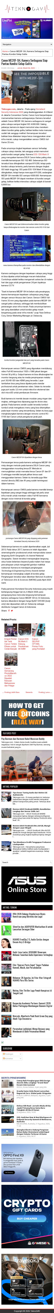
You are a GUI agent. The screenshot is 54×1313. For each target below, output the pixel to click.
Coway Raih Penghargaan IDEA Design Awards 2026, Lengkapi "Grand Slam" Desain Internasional (33, 1083)
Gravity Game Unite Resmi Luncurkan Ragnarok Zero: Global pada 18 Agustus (34, 1092)
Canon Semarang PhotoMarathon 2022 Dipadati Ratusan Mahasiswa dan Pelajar (10, 677)
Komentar (9, 1059)
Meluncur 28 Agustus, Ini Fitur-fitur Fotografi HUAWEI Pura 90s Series (32, 979)
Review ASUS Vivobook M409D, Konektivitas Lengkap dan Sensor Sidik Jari (31, 810)
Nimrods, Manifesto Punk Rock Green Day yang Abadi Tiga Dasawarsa (32, 1017)
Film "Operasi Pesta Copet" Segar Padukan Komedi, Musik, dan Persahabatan (31, 966)
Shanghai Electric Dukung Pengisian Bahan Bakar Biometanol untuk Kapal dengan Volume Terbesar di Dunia (33, 1132)
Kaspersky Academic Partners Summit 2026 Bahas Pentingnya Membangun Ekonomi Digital (32, 1005)
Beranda (29, 692)
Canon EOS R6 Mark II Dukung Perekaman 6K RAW (23, 644)
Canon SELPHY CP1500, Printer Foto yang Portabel (38, 644)
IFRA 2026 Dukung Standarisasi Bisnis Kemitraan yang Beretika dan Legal (29, 915)
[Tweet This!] (12, 610)
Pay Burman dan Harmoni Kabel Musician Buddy (22, 738)
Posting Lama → (45, 692)
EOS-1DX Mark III (41, 154)
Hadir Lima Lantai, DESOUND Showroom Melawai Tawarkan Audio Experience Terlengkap (32, 954)
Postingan (9, 1054)
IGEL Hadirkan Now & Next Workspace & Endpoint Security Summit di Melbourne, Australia (34, 1119)
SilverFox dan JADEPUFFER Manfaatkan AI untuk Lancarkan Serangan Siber (32, 928)
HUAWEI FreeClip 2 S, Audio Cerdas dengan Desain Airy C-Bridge (31, 941)
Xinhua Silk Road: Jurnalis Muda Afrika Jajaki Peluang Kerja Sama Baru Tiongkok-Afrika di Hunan (34, 1108)
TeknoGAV (35, 1311)
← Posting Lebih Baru (10, 692)
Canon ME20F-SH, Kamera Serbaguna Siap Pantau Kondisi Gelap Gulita (24, 62)
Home (5, 51)
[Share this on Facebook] (9, 610)
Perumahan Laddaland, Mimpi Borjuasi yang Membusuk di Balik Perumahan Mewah (31, 1030)
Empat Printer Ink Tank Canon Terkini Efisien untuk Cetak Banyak (10, 644)
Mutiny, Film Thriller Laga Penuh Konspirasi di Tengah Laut (32, 992)
